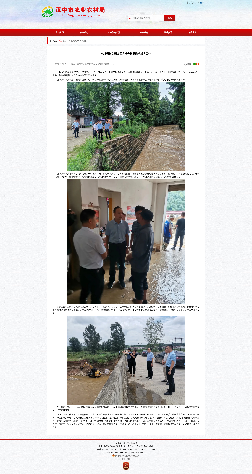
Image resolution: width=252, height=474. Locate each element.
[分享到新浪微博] (197, 64)
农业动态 (84, 32)
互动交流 (168, 32)
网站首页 (60, 32)
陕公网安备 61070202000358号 (127, 456)
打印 (189, 64)
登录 (202, 2)
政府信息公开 (114, 32)
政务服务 (144, 32)
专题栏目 (192, 32)
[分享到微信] (194, 64)
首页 (64, 41)
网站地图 (126, 459)
